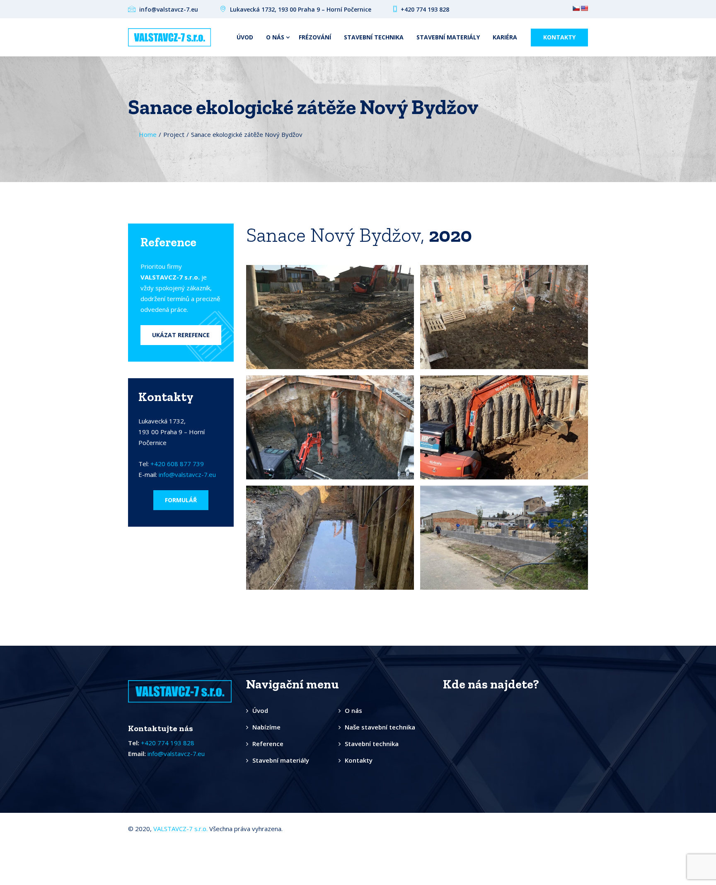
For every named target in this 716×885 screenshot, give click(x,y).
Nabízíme (266, 727)
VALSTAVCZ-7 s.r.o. (180, 828)
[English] (584, 8)
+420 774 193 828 (167, 743)
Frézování (315, 37)
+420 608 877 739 (177, 464)
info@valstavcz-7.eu (187, 474)
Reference (267, 743)
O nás (275, 37)
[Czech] (576, 8)
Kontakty (559, 37)
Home (148, 134)
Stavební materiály (448, 37)
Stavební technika (374, 37)
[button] (180, 335)
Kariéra (505, 37)
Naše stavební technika (380, 727)
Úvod (245, 37)
